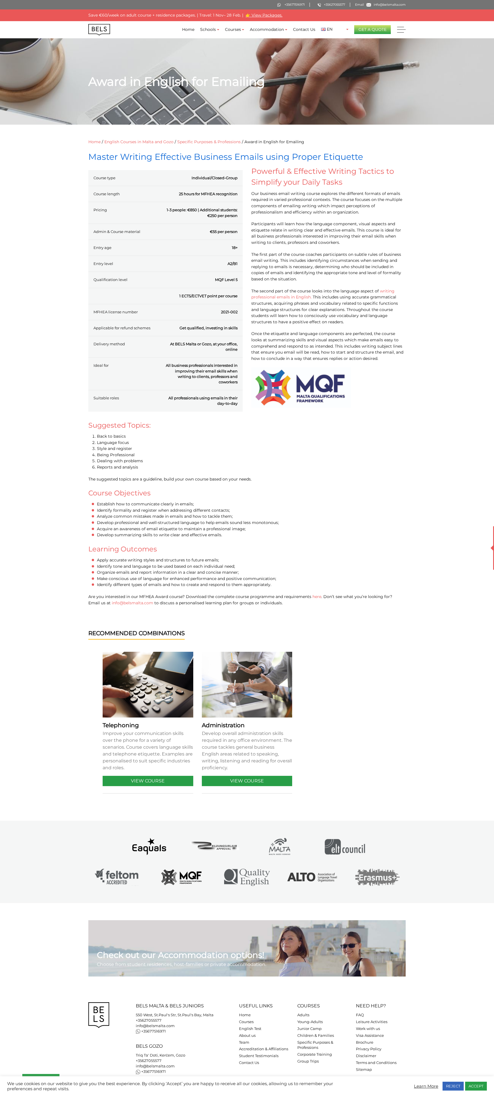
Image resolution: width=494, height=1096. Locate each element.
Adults (303, 1015)
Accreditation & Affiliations (263, 1049)
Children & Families (315, 1035)
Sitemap (364, 1069)
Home (188, 29)
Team (244, 1042)
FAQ (360, 1015)
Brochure (364, 1042)
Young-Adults (310, 1022)
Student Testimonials (258, 1056)
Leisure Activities (371, 1022)
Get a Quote (372, 29)
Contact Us (304, 29)
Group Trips (308, 1061)
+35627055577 (149, 1020)
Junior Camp (309, 1029)
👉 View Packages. (264, 15)
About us (247, 1035)
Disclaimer (366, 1056)
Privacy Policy (368, 1049)
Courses (233, 29)
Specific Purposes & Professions (209, 141)
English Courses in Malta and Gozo (139, 141)
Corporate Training (314, 1054)
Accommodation (267, 29)
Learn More (426, 1086)
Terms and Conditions (376, 1063)
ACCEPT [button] (476, 1086)
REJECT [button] (453, 1086)
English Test (250, 1029)
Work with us (368, 1029)
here (316, 596)
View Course (148, 781)
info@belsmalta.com (132, 602)
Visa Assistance (370, 1035)
